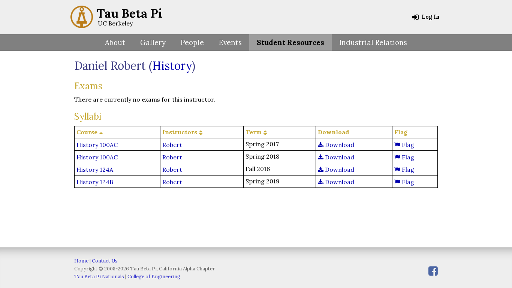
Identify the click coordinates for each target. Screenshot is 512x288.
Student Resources (290, 42)
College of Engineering (153, 276)
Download (338, 144)
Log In (430, 17)
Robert (172, 144)
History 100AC (97, 144)
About (115, 42)
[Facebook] (433, 271)
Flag (407, 144)
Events (230, 42)
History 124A (94, 169)
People (192, 42)
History (172, 65)
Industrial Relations (373, 42)
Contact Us (105, 261)
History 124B (94, 182)
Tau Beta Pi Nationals (99, 276)
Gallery (153, 42)
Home (81, 261)
